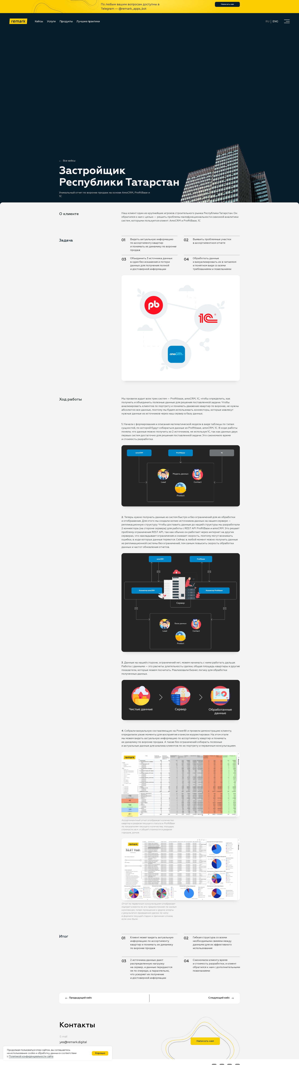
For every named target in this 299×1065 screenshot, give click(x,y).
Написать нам (227, 4)
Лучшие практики (88, 21)
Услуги (51, 21)
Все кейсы (69, 161)
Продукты (66, 21)
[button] (287, 21)
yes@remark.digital (73, 1042)
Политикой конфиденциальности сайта (31, 1056)
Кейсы (39, 21)
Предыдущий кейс (80, 998)
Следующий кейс (219, 998)
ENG (275, 21)
